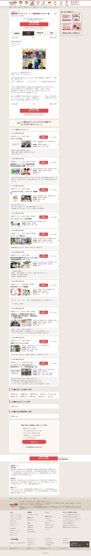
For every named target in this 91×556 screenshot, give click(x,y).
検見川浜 (33, 394)
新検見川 (14, 396)
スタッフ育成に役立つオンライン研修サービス (72, 518)
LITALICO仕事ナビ (48, 538)
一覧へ (33, 37)
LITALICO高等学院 (66, 542)
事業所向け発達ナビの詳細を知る (71, 33)
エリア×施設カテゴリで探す (33, 514)
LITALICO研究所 (48, 544)
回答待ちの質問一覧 (31, 531)
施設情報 (30, 512)
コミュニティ (13, 528)
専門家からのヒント (31, 520)
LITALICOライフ (66, 540)
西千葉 (24, 396)
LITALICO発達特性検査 (49, 542)
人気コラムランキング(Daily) (15, 518)
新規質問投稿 (30, 525)
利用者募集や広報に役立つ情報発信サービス (71, 516)
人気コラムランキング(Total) (15, 514)
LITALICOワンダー (48, 540)
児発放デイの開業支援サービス (69, 523)
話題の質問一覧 (31, 529)
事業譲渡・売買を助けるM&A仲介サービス (71, 527)
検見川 (32, 396)
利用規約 (29, 548)
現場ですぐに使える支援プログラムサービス (71, 521)
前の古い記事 (15, 37)
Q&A (29, 523)
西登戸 (42, 396)
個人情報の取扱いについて (45, 548)
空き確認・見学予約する (43, 137)
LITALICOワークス (31, 538)
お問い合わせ (47, 523)
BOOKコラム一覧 (13, 523)
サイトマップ (47, 529)
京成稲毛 (24, 394)
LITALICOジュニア (31, 540)
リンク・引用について (49, 520)
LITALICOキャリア (66, 538)
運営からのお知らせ (49, 527)
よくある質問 (47, 518)
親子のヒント (31, 517)
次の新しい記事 (52, 37)
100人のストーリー (13, 525)
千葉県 (14, 416)
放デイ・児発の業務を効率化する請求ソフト (71, 514)
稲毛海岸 (14, 394)
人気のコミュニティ (14, 532)
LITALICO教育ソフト (31, 542)
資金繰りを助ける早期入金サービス (70, 525)
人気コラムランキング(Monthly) (16, 516)
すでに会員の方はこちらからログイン (34, 447)
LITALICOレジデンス (31, 544)
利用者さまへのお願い (49, 525)
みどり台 (52, 394)
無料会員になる (34, 442)
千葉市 (14, 406)
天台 (50, 396)
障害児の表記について (14, 548)
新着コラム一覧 (13, 521)
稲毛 (42, 394)
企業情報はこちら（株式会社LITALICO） (17, 543)
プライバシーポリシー (63, 548)
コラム (11, 512)
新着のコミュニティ (14, 534)
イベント (47, 512)
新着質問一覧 (30, 527)
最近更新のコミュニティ (14, 530)
